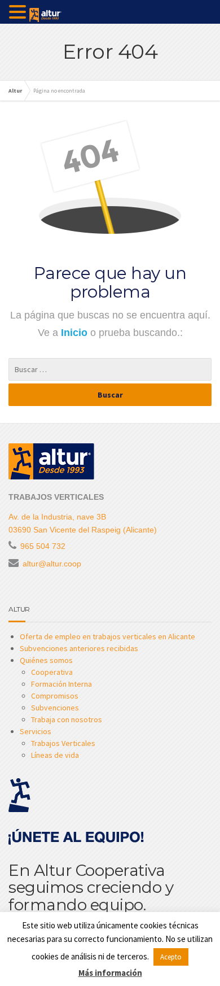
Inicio (75, 332)
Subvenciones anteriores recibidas (79, 648)
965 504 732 (42, 546)
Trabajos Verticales (63, 743)
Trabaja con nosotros (66, 719)
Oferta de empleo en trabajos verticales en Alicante (107, 636)
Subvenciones (55, 708)
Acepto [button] (171, 957)
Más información (110, 972)
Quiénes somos (46, 660)
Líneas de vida (55, 755)
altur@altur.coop (52, 563)
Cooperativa (52, 672)
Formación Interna (61, 684)
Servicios (35, 731)
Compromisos (54, 696)
